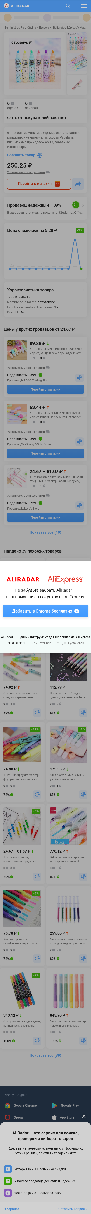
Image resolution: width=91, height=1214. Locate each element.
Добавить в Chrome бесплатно (42, 610)
